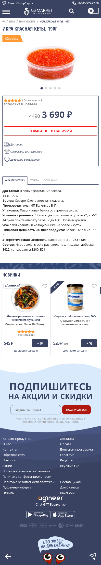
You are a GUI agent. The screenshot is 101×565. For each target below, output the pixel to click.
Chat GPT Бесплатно (51, 504)
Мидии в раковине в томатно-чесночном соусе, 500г (26, 318)
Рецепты (66, 460)
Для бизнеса (69, 487)
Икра (12, 21)
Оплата (65, 444)
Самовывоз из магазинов (26, 151)
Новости (8, 460)
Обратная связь (14, 455)
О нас (6, 444)
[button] (41, 88)
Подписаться (76, 409)
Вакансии (67, 493)
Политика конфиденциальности (26, 476)
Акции (7, 466)
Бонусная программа (76, 449)
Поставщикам (70, 482)
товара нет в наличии (50, 131)
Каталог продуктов (16, 438)
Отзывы (8, 493)
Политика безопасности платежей (28, 482)
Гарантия (67, 455)
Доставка (67, 438)
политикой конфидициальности (57, 421)
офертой (28, 421)
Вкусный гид (69, 466)
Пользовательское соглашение (26, 471)
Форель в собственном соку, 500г (75, 316)
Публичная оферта (16, 487)
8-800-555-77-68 (88, 3)
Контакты (9, 449)
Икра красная (27, 21)
